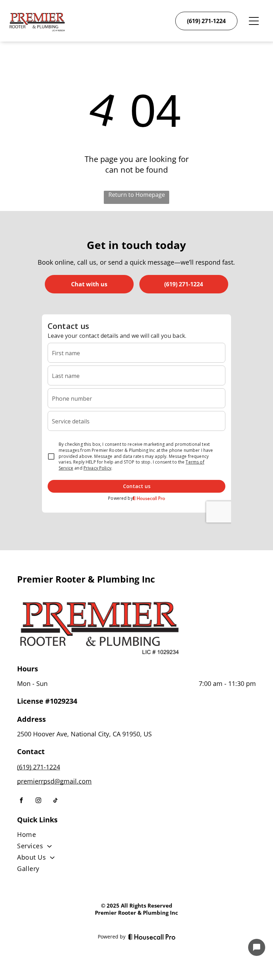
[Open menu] (254, 21)
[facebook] (21, 801)
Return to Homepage (136, 195)
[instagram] (38, 801)
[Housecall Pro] (152, 936)
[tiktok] (55, 801)
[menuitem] (136, 836)
